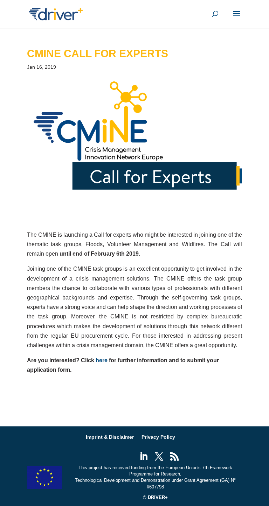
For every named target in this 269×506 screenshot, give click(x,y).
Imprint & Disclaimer (110, 437)
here (102, 360)
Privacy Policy (158, 437)
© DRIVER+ (155, 497)
